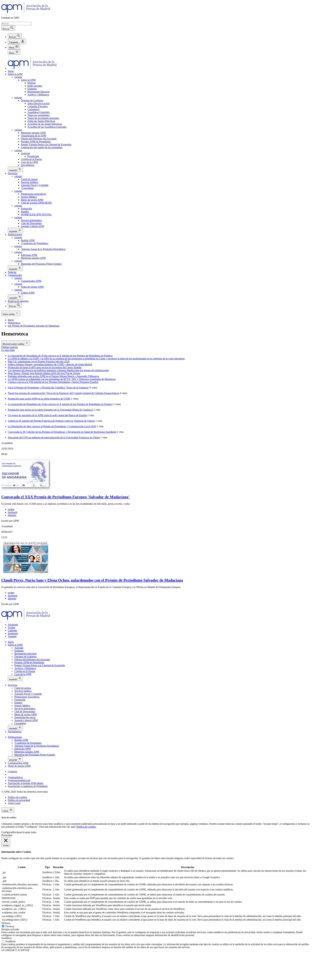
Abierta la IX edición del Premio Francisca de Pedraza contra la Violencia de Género (51, 420)
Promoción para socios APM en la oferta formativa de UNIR (39, 398)
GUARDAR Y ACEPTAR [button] (15, 950)
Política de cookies (86, 826)
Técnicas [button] (5, 923)
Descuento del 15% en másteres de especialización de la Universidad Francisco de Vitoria (54, 437)
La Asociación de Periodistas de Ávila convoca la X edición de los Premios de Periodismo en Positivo (60, 404)
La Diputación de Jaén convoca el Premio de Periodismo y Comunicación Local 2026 (52, 426)
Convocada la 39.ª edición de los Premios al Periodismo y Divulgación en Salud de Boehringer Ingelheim (62, 432)
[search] (15, 36)
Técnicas (9, 926)
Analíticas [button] (6, 938)
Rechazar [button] (17, 832)
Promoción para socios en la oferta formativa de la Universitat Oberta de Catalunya (50, 409)
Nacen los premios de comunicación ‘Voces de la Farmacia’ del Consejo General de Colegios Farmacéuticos (63, 393)
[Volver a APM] (25, 12)
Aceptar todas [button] (29, 832)
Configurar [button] (7, 832)
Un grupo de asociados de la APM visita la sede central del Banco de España (47, 415)
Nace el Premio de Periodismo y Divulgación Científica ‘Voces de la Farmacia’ (48, 387)
